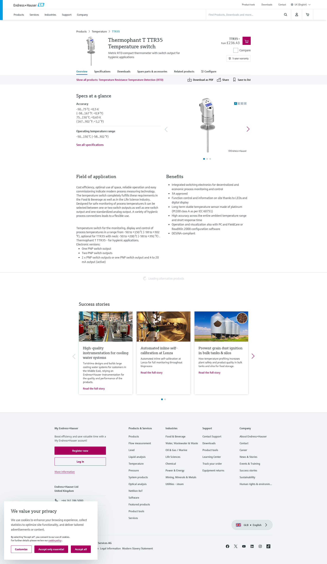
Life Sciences (173, 456)
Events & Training (250, 463)
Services (133, 518)
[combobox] (302, 4)
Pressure (134, 470)
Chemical (171, 463)
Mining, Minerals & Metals (181, 477)
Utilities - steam (175, 484)
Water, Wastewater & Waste (182, 443)
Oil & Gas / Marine (176, 450)
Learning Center (212, 456)
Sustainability (247, 477)
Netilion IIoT (136, 490)
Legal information (110, 548)
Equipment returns (213, 470)
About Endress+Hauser (253, 436)
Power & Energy (175, 470)
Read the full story (94, 388)
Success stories (248, 470)
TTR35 (116, 31)
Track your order (212, 463)
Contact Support (212, 436)
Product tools (248, 4)
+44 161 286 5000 (72, 500)
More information (64, 471)
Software (134, 497)
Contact (282, 4)
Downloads (266, 4)
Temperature (99, 31)
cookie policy (54, 540)
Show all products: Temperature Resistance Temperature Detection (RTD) (120, 79)
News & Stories (248, 456)
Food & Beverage (175, 436)
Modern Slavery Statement (137, 548)
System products (138, 477)
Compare (245, 50)
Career (243, 450)
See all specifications (90, 145)
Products (81, 31)
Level (132, 450)
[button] (80, 451)
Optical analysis (138, 484)
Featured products (139, 504)
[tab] (83, 71)
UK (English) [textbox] (301, 4)
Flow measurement (140, 443)
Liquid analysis (137, 456)
